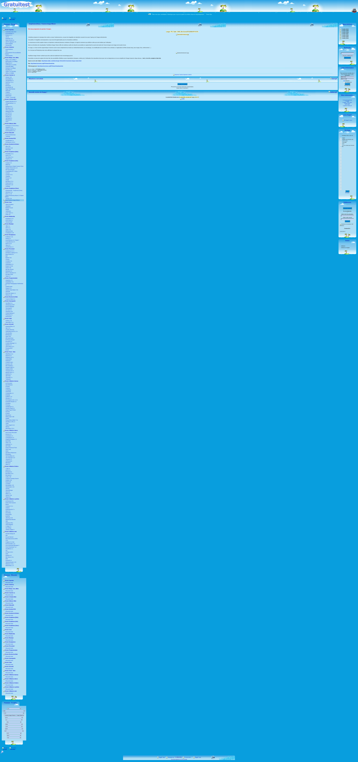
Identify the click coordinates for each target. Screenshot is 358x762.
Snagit (7, 179)
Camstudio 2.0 (9, 436)
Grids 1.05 (8, 442)
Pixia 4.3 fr (8, 155)
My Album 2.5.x (9, 181)
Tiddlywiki (8, 379)
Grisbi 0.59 (8, 267)
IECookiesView (9, 338)
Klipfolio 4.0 (8, 555)
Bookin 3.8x (8, 257)
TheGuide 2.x (8, 377)
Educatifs (11, 132)
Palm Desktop (9, 43)
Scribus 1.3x (9, 320)
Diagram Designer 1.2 (11, 439)
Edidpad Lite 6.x (10, 357)
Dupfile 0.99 (8, 480)
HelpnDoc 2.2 (9, 280)
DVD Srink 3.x (9, 220)
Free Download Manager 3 (12, 545)
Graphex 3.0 (9, 158)
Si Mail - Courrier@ (10, 97)
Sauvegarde (12, 301)
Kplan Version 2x (9, 40)
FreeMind (7, 403)
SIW (6, 521)
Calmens (7, 388)
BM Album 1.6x (9, 108)
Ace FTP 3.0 (9, 113)
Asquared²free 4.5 (10, 326)
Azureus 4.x (8, 434)
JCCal (7, 37)
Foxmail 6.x (8, 94)
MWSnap (8, 164)
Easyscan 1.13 (9, 184)
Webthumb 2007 (10, 111)
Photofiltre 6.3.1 (10, 153)
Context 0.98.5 (9, 362)
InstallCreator (9, 286)
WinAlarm (8, 462)
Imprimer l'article (187, 74)
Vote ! (347, 191)
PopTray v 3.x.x (9, 82)
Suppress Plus (9, 523)
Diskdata (7, 395)
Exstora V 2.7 (8, 35)
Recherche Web (13, 297)
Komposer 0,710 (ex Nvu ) (12, 125)
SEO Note (8, 375)
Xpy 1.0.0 (8, 328)
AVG (7, 51)
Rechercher (347, 57)
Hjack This (8, 336)
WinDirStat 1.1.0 (9, 565)
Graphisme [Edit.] (13, 151)
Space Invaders (10, 204)
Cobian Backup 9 (10, 313)
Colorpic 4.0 (9, 163)
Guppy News (347, 103)
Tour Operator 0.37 (10, 457)
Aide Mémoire (9, 385)
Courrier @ (12, 75)
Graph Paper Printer (10, 410)
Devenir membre (347, 208)
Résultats (347, 192)
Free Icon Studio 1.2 (11, 293)
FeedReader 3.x (10, 140)
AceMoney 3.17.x (9, 251)
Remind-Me (8, 45)
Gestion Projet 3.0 (10, 408)
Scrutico (8, 173)
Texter (7, 423)
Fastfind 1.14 (8, 396)
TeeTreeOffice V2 (9, 456)
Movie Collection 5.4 (10, 272)
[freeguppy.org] (170, 757)
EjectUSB (7, 441)
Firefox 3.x (8, 238)
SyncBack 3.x (9, 303)
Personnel (11, 249)
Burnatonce (8, 475)
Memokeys (8, 415)
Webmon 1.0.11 (9, 564)
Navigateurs (12, 234)
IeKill (6, 553)
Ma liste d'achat (9, 269)
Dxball (7, 209)
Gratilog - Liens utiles (347, 102)
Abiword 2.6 (9, 355)
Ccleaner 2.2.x (9, 506)
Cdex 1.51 (8, 229)
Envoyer (347, 84)
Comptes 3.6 (8, 261)
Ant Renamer (9, 383)
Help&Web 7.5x (10, 282)
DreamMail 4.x (9, 79)
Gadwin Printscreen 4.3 (11, 168)
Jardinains (8, 211)
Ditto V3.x (7, 511)
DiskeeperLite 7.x (9, 509)
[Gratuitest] (17, 8)
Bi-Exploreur (8, 472)
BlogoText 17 (8, 63)
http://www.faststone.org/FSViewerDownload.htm (50, 66)
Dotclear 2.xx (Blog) (10, 68)
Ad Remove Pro (9, 501)
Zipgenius (8, 497)
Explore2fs (8, 482)
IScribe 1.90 (9, 77)
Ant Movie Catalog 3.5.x (11, 252)
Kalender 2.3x (9, 38)
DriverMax (8, 512)
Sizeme (7, 488)
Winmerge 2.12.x (9, 428)
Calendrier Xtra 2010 (10, 31)
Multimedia (12, 216)
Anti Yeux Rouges (10, 169)
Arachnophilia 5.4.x (10, 130)
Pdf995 (7, 418)
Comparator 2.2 (9, 393)
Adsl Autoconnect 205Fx (11, 538)
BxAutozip (8, 85)
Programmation (13, 278)
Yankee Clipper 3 (9, 529)
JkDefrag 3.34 (9, 518)
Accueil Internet (9, 537)
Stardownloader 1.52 (10, 562)
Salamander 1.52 (9, 487)
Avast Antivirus (9, 49)
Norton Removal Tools (11, 447)
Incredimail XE (9, 87)
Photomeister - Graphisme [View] (14, 190)
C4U (6, 540)
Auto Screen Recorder (11, 432)
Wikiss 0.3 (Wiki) (9, 73)
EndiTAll (7, 516)
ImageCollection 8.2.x (11, 101)
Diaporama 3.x (9, 183)
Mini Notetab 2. (9, 365)
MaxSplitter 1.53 (9, 485)
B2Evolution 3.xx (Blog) (11, 61)
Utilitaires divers (13, 430)
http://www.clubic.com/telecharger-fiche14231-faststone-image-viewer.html (61, 61)
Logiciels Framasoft (347, 105)
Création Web (12, 99)
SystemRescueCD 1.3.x (12, 331)
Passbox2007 (9, 348)
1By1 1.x (8, 226)
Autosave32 (9, 316)
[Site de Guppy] (182, 99)
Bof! (6, 256)
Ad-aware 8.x (9, 341)
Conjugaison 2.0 (9, 437)
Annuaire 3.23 (9, 148)
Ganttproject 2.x (9, 406)
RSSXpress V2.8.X (10, 142)
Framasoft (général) (347, 100)
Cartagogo (8, 390)
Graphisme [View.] (14, 188)
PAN (6, 558)
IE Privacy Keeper (10, 339)
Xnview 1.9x (9, 198)
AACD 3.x (8, 470)
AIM (6, 535)
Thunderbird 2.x (10, 80)
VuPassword (8, 461)
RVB (7, 104)
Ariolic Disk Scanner (10, 502)
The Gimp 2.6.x (9, 157)
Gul (6, 550)
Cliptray (7, 507)
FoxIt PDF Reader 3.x (10, 401)
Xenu (7, 121)
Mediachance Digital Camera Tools (14, 166)
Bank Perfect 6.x (9, 254)
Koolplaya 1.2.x (9, 218)
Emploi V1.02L (9, 266)
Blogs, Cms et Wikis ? (11, 59)
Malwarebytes (9, 55)
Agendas (11, 29)
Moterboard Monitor (10, 519)
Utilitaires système (14, 499)
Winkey (7, 426)
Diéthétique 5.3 (9, 264)
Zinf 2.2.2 (8, 227)
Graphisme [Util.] (13, 160)
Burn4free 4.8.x (9, 473)
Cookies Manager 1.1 (11, 343)
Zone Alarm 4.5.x (10, 346)
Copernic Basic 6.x (10, 299)
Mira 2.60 (8, 146)
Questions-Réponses (10, 452)
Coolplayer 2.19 (10, 232)
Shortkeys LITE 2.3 (10, 421)
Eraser (7, 350)
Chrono (7, 259)
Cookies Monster (10, 329)
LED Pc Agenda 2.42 (10, 42)
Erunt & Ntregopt (10, 306)
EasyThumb (9, 115)
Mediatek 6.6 (8, 271)
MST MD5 (8, 446)
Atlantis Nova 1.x (10, 372)
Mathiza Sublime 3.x (11, 129)
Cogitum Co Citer (9, 542)
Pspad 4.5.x (9, 288)
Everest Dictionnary (10, 134)
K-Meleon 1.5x (9, 237)
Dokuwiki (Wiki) (9, 66)
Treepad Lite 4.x (10, 370)
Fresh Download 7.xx (10, 547)
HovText (7, 411)
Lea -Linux (347, 104)
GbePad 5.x (8, 374)
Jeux (10, 202)
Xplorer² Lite (8, 495)
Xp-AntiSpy (8, 528)
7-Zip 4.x (7, 468)
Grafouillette (9, 359)
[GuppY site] (161, 757)
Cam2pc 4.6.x (9, 174)
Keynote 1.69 (9, 364)
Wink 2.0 (7, 464)
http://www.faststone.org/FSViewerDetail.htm (42, 63)
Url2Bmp (8, 186)
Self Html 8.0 (9, 118)
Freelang (7, 405)
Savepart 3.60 (9, 311)
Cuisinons (8, 262)
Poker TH (7, 214)
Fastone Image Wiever (14, 200)
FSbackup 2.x (9, 315)
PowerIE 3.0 (8, 560)
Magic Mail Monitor (10, 89)
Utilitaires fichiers (13, 466)
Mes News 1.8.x (9, 557)
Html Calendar (9, 110)
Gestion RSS (12, 138)
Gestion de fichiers (14, 144)
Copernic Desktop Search (12, 478)
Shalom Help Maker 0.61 (12, 290)
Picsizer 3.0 (8, 178)
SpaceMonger (9, 490)
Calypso (8, 92)
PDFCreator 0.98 (9, 416)
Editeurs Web (12, 123)
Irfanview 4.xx (9, 192)
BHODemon (9, 334)
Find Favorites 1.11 (10, 543)
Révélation (8, 454)
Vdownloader (8, 222)
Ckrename (8, 391)
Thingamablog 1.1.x (11, 103)
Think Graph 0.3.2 (10, 425)
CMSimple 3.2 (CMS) (10, 64)
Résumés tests (9, 582)
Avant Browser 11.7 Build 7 (12, 240)
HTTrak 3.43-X (9, 552)
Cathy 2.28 (8, 477)
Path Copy (8, 449)
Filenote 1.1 (8, 398)
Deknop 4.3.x (9, 106)
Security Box (9, 333)
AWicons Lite (8, 295)
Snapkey (8, 176)
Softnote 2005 (9, 369)
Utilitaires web (13, 531)
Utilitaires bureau (13, 381)
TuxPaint (8, 136)
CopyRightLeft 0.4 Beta (11, 171)
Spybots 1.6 (9, 345)
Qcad (6, 451)
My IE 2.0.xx (9, 243)
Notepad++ (8, 360)
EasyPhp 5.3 (8, 69)
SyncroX (7, 492)
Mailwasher (8, 95)
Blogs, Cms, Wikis (14, 57)
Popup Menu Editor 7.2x (11, 420)
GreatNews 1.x (9, 548)
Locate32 (7, 483)
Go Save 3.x (9, 310)
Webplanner (9, 120)
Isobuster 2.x (8, 444)
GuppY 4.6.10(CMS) (10, 71)
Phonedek (8, 149)
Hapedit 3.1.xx (9, 127)
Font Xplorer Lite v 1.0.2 (11, 400)
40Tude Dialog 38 (10, 533)
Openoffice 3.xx (9, 322)
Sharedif (8, 291)
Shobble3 (8, 206)
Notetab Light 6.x (10, 367)
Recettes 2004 (9, 274)
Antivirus (11, 47)
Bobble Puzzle (9, 207)
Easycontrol (8, 514)
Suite (10, 318)
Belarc (7, 504)
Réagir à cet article (182, 84)
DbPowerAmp (9, 231)
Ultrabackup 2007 (10, 304)
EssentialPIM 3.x (9, 33)
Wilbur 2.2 (8, 493)
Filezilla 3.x (8, 116)
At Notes (7, 386)
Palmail (7, 84)
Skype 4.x (8, 276)
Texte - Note (12, 352)
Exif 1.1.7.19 (9, 194)
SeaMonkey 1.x (9, 247)
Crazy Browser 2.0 (10, 242)
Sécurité (11, 324)
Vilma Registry (9, 524)
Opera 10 (8, 245)
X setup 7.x (8, 526)
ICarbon (7, 413)
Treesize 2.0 (8, 459)
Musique (11, 224)
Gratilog (347, 101)
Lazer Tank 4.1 (9, 212)
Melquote (8, 90)
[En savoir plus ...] (187, 757)
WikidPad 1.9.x (9, 354)
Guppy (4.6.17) (195, 97)
